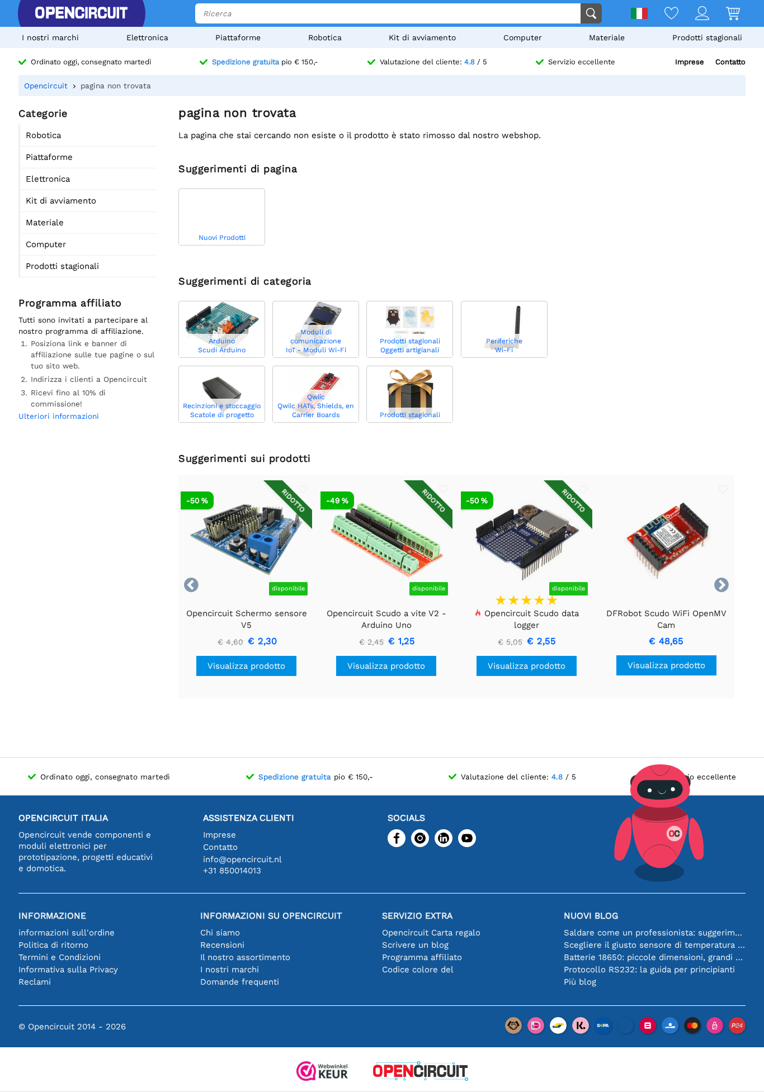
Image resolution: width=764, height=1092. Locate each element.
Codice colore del (418, 970)
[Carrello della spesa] (724, 14)
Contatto (730, 62)
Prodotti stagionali (707, 37)
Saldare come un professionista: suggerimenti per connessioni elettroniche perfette (655, 933)
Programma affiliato (422, 957)
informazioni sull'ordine (66, 933)
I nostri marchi (50, 37)
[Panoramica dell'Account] (693, 14)
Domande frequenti (239, 982)
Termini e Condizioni (59, 957)
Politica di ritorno (53, 945)
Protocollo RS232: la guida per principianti (649, 970)
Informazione (52, 915)
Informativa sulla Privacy (68, 970)
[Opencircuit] (81, 13)
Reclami (34, 982)
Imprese (689, 62)
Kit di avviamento (422, 37)
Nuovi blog (591, 915)
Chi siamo (220, 933)
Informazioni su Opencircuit (271, 915)
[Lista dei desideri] (663, 14)
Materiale (607, 37)
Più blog (580, 982)
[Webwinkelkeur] (322, 1072)
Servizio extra (417, 915)
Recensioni (222, 945)
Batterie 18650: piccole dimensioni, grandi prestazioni (655, 957)
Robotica (325, 37)
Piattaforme (238, 37)
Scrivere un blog (415, 945)
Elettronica (147, 37)
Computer (522, 37)
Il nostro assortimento (245, 957)
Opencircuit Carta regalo (431, 933)
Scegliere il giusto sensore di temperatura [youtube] (655, 945)
